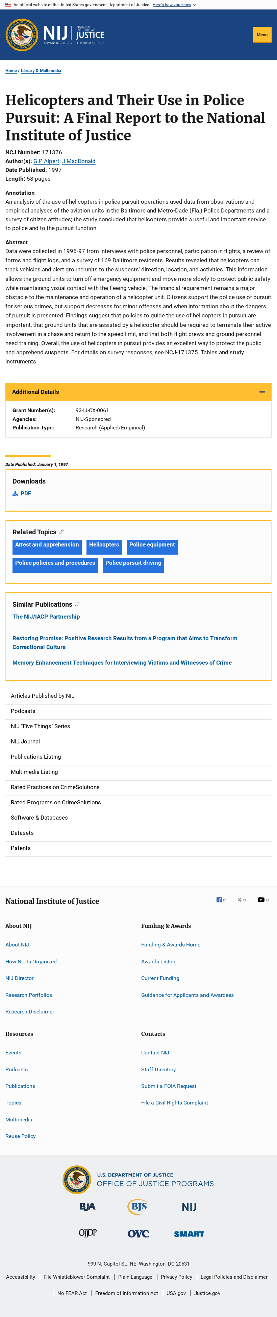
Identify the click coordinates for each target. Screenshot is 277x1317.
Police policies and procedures (55, 562)
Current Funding (160, 978)
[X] (244, 904)
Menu (262, 34)
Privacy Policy (176, 1277)
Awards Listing (159, 961)
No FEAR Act (72, 1293)
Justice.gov (207, 1293)
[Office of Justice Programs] (22, 34)
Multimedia (18, 1119)
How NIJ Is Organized (31, 961)
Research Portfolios (28, 994)
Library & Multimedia (41, 70)
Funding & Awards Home (170, 944)
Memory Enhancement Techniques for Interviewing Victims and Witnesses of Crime (122, 662)
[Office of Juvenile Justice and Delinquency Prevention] (88, 1239)
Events (13, 1052)
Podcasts (16, 1069)
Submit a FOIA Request (168, 1086)
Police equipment (152, 544)
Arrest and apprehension (47, 544)
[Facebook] (224, 904)
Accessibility (20, 1277)
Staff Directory (158, 1069)
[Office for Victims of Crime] (138, 1239)
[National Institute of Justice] (189, 1212)
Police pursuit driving (133, 562)
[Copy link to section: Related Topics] (60, 531)
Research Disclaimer (29, 1011)
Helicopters (104, 544)
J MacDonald (79, 161)
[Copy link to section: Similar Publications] (75, 603)
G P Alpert (46, 161)
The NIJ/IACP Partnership (46, 616)
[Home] (74, 35)
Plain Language (135, 1277)
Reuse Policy (20, 1136)
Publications (20, 1086)
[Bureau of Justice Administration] (88, 1212)
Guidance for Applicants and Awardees (187, 994)
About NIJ (17, 944)
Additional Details (35, 391)
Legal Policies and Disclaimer (234, 1277)
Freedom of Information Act (126, 1293)
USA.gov (176, 1293)
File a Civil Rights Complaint (174, 1102)
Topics (13, 1102)
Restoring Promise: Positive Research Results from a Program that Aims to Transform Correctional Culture (124, 642)
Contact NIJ (155, 1052)
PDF (26, 493)
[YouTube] (264, 904)
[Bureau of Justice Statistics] (138, 1216)
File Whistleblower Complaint (77, 1277)
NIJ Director (19, 978)
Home (11, 70)
